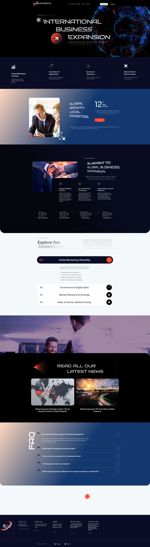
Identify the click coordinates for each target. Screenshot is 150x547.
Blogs (83, 4)
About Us (73, 4)
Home (69, 4)
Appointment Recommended (23, 528)
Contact (88, 4)
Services (78, 4)
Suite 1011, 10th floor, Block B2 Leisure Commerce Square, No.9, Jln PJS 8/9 (93, 525)
